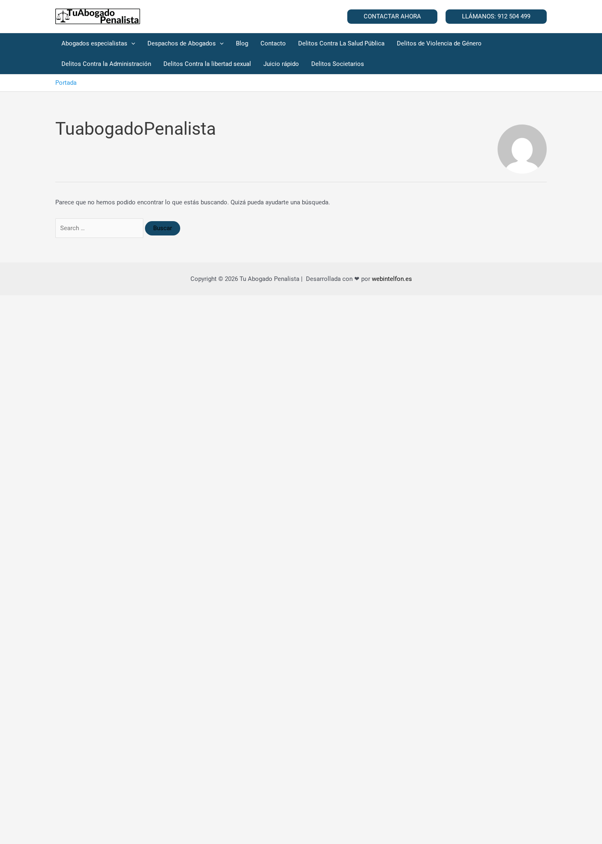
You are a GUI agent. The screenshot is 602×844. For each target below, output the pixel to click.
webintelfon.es (392, 279)
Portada (66, 82)
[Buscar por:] (100, 228)
